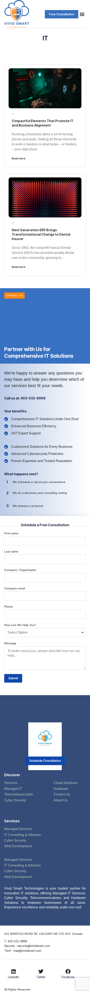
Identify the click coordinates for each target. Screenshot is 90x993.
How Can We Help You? (20, 625)
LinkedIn (13, 977)
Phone (8, 606)
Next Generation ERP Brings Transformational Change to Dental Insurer (41, 234)
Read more (19, 158)
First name (11, 533)
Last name (11, 551)
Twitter (40, 977)
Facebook (68, 977)
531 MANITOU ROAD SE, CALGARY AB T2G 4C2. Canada (43, 933)
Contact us (14, 295)
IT (13, 114)
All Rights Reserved (17, 989)
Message (10, 643)
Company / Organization (20, 570)
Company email (14, 588)
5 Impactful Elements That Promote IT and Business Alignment (42, 123)
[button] (61, 14)
